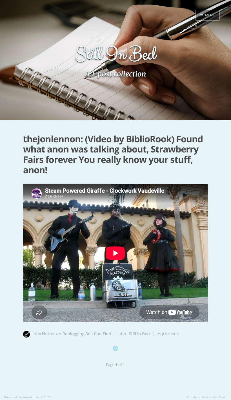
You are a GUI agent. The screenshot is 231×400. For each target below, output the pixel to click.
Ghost (222, 397)
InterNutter (43, 334)
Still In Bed (139, 334)
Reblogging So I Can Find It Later (95, 334)
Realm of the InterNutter (22, 397)
